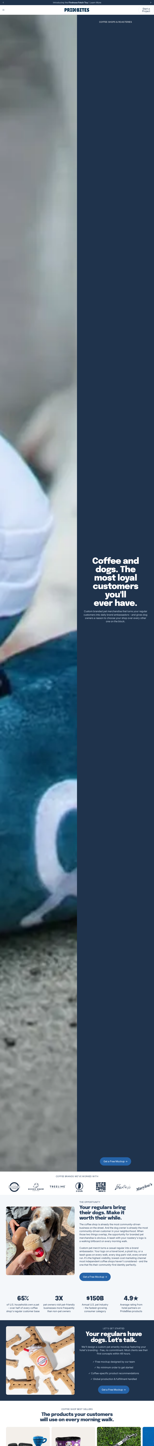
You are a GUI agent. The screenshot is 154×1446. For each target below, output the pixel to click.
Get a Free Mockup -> (115, 1161)
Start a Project (146, 10)
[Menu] (3, 9)
